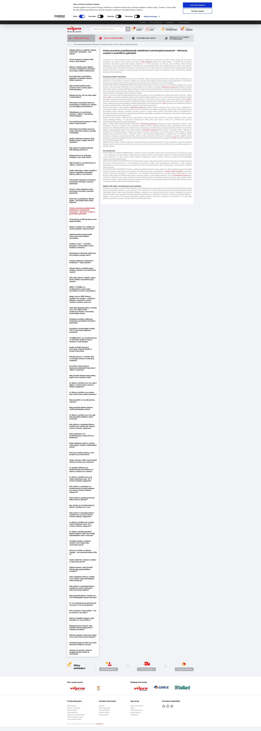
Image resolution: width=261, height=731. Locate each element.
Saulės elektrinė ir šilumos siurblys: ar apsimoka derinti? (82, 561)
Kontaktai (143, 22)
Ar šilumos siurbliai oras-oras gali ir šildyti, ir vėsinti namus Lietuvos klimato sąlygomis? (83, 385)
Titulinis (69, 44)
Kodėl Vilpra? (170, 22)
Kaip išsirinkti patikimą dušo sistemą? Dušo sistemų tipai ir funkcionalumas (81, 88)
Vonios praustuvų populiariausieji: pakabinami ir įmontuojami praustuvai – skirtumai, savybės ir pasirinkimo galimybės (82, 211)
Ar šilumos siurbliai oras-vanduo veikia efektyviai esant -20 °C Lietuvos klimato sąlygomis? (81, 524)
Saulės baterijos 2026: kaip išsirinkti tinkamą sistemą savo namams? (83, 461)
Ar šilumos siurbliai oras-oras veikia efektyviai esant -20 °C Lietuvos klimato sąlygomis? (80, 479)
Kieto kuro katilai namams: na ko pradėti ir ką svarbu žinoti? (81, 453)
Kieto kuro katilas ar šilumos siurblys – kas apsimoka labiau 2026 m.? (83, 552)
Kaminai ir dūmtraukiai (73, 708)
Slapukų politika (103, 714)
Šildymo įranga (71, 706)
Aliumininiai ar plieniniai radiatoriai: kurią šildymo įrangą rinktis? (82, 254)
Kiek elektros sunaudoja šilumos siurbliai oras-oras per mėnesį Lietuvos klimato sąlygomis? (81, 515)
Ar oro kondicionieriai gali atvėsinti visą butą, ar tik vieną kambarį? (82, 604)
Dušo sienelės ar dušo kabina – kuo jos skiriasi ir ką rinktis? (82, 611)
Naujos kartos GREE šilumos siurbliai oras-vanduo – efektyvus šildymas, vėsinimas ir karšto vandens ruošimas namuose (82, 299)
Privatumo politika (104, 712)
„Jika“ (109, 97)
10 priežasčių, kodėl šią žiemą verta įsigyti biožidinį (83, 220)
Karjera (132, 708)
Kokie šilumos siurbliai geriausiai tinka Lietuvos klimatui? (82, 499)
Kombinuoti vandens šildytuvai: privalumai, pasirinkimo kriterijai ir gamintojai (82, 321)
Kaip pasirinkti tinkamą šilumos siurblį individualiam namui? (81, 408)
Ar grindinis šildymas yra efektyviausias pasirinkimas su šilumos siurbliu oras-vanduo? (81, 469)
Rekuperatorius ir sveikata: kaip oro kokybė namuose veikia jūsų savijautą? (81, 358)
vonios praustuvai (146, 62)
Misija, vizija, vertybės (136, 706)
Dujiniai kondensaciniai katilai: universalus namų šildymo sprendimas (80, 236)
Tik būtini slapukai (197, 11)
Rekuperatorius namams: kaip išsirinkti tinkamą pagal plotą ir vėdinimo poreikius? (81, 627)
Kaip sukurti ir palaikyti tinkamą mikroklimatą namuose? (81, 149)
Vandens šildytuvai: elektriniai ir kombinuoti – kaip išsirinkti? (81, 262)
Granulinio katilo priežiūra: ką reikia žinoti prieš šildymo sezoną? (82, 643)
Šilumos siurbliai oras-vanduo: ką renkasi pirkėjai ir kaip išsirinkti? (82, 228)
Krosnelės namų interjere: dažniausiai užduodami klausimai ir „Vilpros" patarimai (82, 368)
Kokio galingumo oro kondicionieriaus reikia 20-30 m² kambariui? (81, 436)
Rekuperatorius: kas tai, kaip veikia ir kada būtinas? (82, 96)
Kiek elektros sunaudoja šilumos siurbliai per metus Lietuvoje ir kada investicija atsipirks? (81, 588)
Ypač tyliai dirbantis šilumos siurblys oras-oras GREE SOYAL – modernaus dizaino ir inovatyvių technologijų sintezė (83, 310)
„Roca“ (164, 103)
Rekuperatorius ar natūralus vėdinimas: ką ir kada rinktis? (80, 156)
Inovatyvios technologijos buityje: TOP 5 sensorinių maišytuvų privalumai (82, 330)
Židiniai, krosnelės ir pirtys (75, 717)
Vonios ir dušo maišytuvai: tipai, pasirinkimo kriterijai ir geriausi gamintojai (81, 191)
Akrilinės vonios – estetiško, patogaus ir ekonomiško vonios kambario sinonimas (81, 246)
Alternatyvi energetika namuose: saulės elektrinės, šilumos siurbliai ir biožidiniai (82, 131)
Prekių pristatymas (146, 669)
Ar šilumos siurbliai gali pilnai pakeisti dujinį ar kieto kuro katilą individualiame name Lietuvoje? (82, 533)
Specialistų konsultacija (108, 669)
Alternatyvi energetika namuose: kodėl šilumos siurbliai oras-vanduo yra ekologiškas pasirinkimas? (82, 104)
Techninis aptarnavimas (184, 669)
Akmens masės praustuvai (174, 171)
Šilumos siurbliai (72, 710)
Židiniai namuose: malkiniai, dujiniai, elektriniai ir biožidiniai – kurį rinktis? (82, 52)
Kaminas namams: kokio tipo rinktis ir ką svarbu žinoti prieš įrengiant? (83, 636)
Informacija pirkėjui (184, 22)
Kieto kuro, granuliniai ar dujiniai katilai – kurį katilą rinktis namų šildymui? (81, 200)
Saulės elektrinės (72, 712)
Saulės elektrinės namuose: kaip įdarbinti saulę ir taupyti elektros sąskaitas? (81, 140)
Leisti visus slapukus (197, 5)
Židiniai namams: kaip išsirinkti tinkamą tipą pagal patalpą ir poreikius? (81, 569)
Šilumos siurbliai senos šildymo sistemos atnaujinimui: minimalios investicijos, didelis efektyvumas (82, 69)
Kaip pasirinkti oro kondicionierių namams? (82, 401)
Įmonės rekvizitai (135, 712)
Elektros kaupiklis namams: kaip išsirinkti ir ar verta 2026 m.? (81, 619)
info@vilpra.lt (99, 724)
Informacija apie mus (156, 22)
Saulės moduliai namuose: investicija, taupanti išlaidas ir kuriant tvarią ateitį (80, 349)
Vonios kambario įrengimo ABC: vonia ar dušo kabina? (81, 60)
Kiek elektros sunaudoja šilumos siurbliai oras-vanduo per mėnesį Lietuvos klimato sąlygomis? (82, 426)
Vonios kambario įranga (74, 719)
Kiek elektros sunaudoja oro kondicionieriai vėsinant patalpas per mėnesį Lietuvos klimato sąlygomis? (82, 489)
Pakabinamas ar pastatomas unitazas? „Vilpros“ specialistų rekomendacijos (81, 114)
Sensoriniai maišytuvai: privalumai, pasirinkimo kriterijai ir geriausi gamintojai (82, 182)
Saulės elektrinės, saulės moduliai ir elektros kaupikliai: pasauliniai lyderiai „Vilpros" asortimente (83, 172)
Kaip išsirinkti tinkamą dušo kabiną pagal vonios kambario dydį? (82, 376)
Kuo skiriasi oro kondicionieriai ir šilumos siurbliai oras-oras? (82, 506)
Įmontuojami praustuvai (148, 123)
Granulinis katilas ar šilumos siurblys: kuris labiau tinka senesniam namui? (80, 543)
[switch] (100, 16)
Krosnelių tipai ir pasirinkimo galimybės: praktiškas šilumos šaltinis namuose (80, 78)
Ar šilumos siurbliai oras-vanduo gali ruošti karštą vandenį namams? (83, 393)
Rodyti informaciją (150, 16)
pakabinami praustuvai (169, 87)
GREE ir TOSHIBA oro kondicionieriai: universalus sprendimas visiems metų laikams (82, 289)
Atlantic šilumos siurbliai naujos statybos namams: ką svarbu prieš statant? (82, 270)
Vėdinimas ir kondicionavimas (76, 714)
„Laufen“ (188, 99)
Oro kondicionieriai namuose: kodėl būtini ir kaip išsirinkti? (83, 122)
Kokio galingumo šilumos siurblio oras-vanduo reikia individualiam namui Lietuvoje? (82, 579)
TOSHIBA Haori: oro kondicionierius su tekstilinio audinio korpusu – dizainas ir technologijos (83, 340)
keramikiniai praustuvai (181, 175)
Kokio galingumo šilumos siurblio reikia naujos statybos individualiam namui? (83, 445)
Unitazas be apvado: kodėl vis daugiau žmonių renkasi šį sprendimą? (80, 652)
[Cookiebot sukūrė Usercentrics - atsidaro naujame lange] (60, 16)
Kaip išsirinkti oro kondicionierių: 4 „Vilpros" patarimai (82, 164)
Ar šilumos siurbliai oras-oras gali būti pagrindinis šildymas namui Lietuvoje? (82, 417)
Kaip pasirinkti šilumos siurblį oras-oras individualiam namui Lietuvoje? (83, 596)
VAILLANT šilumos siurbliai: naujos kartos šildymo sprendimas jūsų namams (82, 279)
